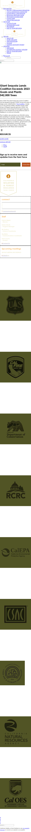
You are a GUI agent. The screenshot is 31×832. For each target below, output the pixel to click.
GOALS (9, 43)
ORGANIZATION (12, 41)
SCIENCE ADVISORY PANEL (15, 45)
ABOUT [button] (5, 36)
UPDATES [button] (6, 46)
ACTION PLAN (11, 23)
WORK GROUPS (11, 40)
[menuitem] (17, 14)
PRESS (8, 53)
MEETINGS (10, 48)
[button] (6, 56)
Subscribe (26, 164)
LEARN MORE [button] (4, 139)
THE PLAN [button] (6, 22)
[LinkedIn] (0, 819)
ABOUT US (10, 38)
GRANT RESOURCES (13, 20)
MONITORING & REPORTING (15, 13)
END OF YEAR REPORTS (14, 28)
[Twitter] (0, 821)
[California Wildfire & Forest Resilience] (15, 3)
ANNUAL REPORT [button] (5, 142)
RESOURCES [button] (7, 9)
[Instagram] (0, 817)
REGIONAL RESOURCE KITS (15, 15)
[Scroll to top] (1, 823)
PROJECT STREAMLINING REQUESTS (18, 10)
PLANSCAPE (10, 18)
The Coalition (20, 104)
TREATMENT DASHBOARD (14, 17)
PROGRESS (10, 27)
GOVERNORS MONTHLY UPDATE (17, 49)
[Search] (7, 60)
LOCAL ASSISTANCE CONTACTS (16, 12)
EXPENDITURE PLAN (13, 25)
